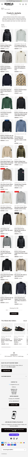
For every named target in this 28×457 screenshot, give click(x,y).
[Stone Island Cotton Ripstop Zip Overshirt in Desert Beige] (21, 219)
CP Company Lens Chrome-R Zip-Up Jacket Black (7, 230)
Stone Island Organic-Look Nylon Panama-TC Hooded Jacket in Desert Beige (7, 163)
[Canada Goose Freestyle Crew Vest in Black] (21, 174)
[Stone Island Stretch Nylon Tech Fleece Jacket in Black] (7, 264)
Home (2, 9)
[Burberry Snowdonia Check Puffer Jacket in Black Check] (7, 56)
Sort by (2, 24)
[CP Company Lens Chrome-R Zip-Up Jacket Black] (7, 219)
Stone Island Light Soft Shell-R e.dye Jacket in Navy (6, 91)
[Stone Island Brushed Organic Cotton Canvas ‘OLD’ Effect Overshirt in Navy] (21, 287)
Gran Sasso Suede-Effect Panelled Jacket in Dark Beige (7, 186)
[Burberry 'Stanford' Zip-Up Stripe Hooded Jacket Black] (7, 287)
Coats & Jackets (7, 9)
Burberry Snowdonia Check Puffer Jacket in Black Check (6, 68)
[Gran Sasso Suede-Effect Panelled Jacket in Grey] (21, 197)
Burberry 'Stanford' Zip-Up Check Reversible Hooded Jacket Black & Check (21, 114)
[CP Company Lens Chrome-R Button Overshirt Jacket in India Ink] (21, 125)
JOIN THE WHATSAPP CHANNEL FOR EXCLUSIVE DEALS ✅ (14, 430)
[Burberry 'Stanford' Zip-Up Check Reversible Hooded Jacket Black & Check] (21, 102)
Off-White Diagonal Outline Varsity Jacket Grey (6, 253)
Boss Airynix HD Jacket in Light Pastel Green (21, 275)
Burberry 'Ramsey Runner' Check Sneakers (18, 340)
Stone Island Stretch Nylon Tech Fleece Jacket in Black (7, 276)
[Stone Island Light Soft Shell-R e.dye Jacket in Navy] (7, 79)
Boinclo (5, 453)
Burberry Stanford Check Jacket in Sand (21, 90)
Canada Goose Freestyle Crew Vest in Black (20, 185)
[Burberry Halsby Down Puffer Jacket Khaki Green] (21, 151)
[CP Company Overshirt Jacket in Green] (7, 102)
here (22, 356)
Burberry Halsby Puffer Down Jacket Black (6, 46)
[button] (25, 4)
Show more (14, 313)
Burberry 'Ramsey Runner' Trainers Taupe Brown (6, 340)
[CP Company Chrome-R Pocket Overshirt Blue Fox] (21, 35)
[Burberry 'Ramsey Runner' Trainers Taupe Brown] (7, 329)
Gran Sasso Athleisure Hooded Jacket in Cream (6, 208)
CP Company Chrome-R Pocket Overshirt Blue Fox (21, 46)
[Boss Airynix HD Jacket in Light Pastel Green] (21, 264)
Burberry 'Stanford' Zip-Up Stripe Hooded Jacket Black (7, 299)
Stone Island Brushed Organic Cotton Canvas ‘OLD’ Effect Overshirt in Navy (20, 300)
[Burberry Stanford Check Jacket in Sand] (21, 79)
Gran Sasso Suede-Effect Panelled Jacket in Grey (21, 208)
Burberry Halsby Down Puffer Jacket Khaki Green (21, 162)
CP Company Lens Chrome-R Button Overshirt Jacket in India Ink (20, 139)
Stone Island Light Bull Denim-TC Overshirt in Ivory (20, 68)
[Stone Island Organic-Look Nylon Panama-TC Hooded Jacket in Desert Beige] (7, 151)
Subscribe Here (6, 370)
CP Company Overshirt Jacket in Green (6, 113)
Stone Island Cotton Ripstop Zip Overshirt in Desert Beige (20, 230)
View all (25, 320)
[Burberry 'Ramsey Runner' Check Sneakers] (19, 329)
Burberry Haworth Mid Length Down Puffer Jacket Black (21, 253)
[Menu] (2, 4)
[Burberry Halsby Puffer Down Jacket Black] (7, 35)
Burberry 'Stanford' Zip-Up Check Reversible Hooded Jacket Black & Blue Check (7, 137)
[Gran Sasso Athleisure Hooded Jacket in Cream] (7, 197)
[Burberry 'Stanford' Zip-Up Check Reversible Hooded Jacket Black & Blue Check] (7, 125)
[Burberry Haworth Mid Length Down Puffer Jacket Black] (21, 241)
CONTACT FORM (14, 404)
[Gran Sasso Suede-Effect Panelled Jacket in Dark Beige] (7, 174)
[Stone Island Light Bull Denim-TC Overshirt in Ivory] (21, 56)
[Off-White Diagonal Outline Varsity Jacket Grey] (7, 241)
